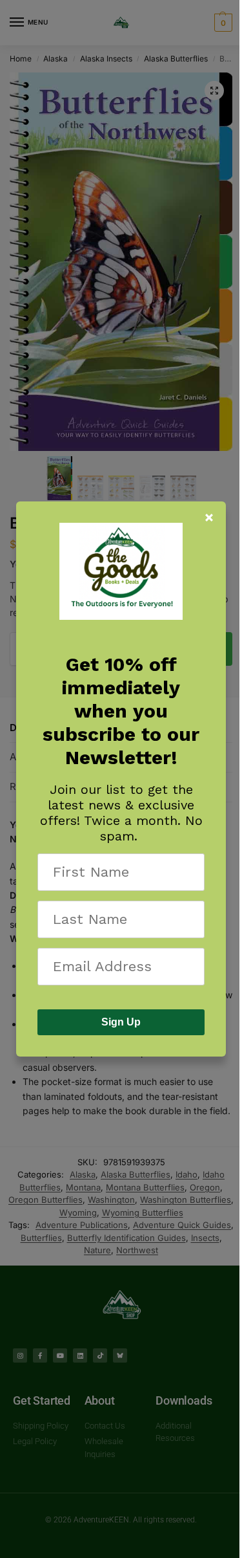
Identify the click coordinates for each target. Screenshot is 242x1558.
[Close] (209, 517)
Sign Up (121, 1021)
